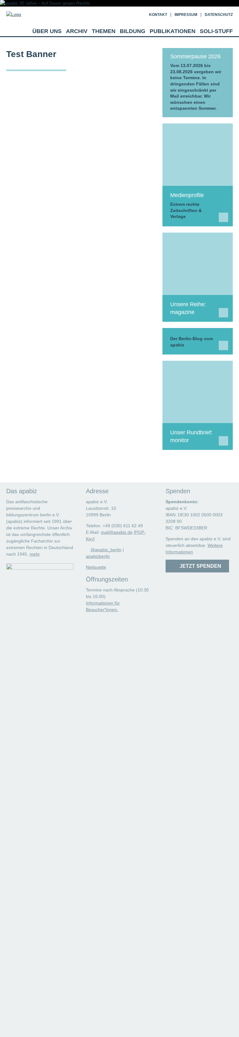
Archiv (76, 31)
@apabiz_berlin (106, 549)
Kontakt (158, 14)
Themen (103, 31)
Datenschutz (219, 14)
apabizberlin (98, 556)
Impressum (186, 14)
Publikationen (172, 31)
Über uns (47, 31)
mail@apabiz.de (117, 532)
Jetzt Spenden (199, 566)
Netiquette (96, 567)
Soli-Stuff (216, 31)
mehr (35, 554)
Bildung (132, 31)
